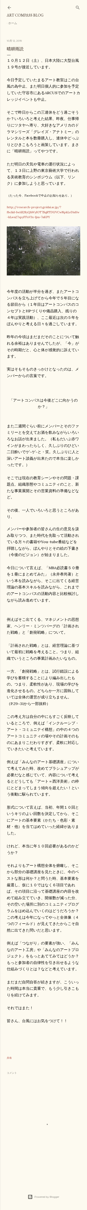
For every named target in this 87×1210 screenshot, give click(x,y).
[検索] (77, 7)
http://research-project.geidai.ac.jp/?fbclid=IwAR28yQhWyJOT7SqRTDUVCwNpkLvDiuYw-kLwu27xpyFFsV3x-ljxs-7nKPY (43, 212)
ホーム (12, 23)
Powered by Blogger (46, 1196)
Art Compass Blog (25, 15)
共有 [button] (9, 1057)
